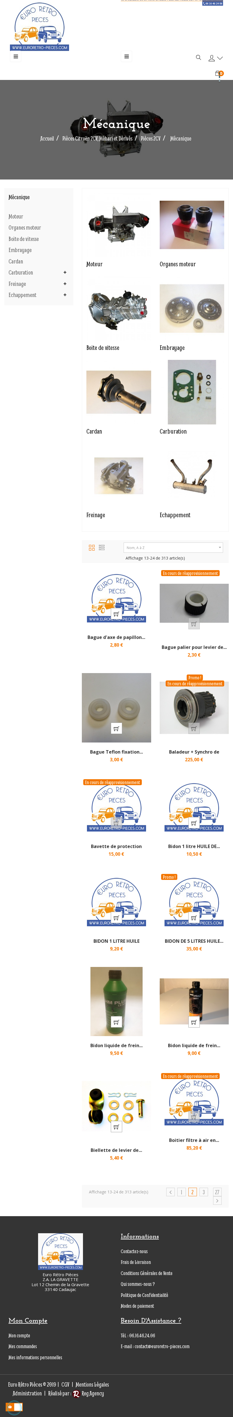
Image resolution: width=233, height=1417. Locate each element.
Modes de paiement (137, 1306)
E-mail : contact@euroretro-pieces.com (155, 1346)
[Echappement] (192, 475)
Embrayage (20, 250)
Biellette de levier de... (116, 1150)
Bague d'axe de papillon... (116, 637)
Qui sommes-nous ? (138, 1284)
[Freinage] (118, 475)
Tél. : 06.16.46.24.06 (138, 1335)
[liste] (101, 547)
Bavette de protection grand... (116, 849)
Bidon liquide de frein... (116, 1045)
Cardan (16, 261)
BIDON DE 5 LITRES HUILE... (194, 941)
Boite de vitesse (24, 239)
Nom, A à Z (175, 547)
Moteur (16, 216)
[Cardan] (118, 391)
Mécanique (19, 197)
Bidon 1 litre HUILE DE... (194, 846)
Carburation (21, 272)
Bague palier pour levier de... (194, 647)
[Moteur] (118, 224)
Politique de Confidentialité (144, 1295)
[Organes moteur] (192, 224)
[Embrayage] (192, 307)
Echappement (22, 295)
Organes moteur (25, 227)
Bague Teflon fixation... (116, 752)
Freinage (17, 283)
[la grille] (92, 547)
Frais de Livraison (136, 1262)
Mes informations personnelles (35, 1357)
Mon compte (19, 1335)
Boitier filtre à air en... (194, 1140)
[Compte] (214, 58)
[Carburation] (192, 391)
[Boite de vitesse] (118, 307)
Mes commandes (23, 1346)
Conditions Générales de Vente (146, 1273)
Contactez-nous (134, 1251)
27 (217, 1192)
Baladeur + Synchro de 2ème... (194, 755)
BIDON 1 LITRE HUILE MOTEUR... (116, 944)
